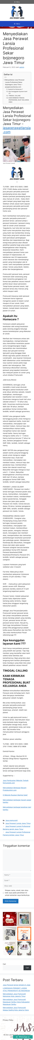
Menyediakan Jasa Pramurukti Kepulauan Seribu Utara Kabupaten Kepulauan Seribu (16, 1002)
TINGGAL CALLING (14, 95)
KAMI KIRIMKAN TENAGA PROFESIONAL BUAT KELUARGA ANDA (19, 100)
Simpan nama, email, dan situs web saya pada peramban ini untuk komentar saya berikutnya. (17, 892)
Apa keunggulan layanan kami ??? (17, 92)
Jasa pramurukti (11, 820)
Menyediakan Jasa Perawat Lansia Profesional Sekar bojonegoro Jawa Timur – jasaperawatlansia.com (14, 83)
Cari (4, 964)
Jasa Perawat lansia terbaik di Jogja (16, 985)
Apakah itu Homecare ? (15, 89)
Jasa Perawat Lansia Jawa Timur (18, 823)
